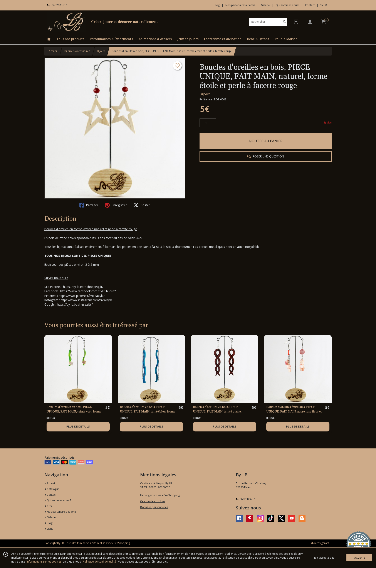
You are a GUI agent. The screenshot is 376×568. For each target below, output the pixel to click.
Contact (310, 5)
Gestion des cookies (152, 501)
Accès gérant (321, 543)
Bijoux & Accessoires (77, 51)
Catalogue (52, 489)
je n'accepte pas (324, 558)
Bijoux (101, 51)
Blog (49, 523)
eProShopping (121, 543)
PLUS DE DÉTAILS (78, 426)
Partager (91, 205)
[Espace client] (310, 22)
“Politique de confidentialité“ (99, 561)
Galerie (51, 517)
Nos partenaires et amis (61, 512)
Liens (49, 529)
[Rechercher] (284, 22)
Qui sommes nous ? (58, 500)
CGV (49, 506)
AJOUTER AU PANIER (265, 141)
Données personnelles (154, 507)
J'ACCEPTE (359, 558)
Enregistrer (119, 205)
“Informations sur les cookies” (44, 561)
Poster (145, 205)
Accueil (53, 51)
